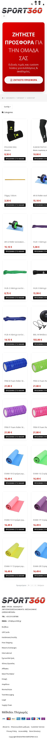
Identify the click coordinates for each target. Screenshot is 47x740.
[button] (7, 107)
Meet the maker (8, 674)
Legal (4, 700)
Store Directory (34, 731)
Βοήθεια (5, 627)
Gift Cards (6, 632)
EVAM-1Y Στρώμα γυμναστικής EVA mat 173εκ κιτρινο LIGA (15, 566)
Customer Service (37, 727)
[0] (36, 4)
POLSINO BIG (10, 147)
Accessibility (23, 731)
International (7, 653)
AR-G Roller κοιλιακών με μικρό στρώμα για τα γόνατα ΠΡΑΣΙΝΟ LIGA (15, 242)
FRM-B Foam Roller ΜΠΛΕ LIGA (15, 381)
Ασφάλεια (5, 684)
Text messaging (8, 695)
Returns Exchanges (9, 648)
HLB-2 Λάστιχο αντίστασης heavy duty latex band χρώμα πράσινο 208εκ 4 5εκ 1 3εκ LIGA (15, 288)
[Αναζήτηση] (43, 106)
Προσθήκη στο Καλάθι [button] (15, 159)
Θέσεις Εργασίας (8, 663)
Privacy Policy (12, 731)
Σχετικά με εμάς (8, 658)
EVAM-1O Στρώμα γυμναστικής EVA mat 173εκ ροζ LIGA (15, 520)
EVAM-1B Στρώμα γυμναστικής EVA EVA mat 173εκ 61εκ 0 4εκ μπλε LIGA (15, 473)
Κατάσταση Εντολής (9, 637)
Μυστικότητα (7, 689)
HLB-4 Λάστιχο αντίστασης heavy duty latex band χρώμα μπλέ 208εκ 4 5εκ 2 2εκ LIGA (15, 334)
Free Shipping (7, 642)
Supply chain (7, 705)
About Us (6, 727)
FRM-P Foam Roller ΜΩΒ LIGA (15, 427)
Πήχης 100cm (10, 195)
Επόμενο (41, 585)
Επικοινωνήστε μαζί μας (20, 727)
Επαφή (4, 679)
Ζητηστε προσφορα (25, 79)
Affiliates (5, 668)
